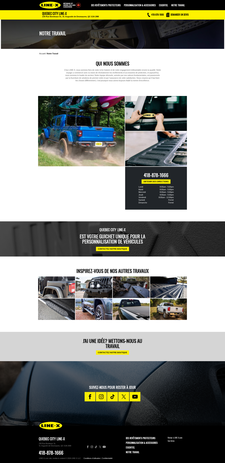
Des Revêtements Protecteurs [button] (106, 5)
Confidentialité (107, 458)
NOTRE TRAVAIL (178, 5)
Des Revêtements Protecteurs (140, 438)
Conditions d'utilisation (92, 458)
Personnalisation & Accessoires (142, 442)
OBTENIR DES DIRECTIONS (156, 182)
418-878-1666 (156, 174)
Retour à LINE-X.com (175, 437)
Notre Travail (52, 54)
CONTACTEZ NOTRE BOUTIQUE (112, 249)
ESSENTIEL (163, 5)
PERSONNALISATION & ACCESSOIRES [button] (140, 5)
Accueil (42, 54)
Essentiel (130, 447)
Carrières (171, 440)
